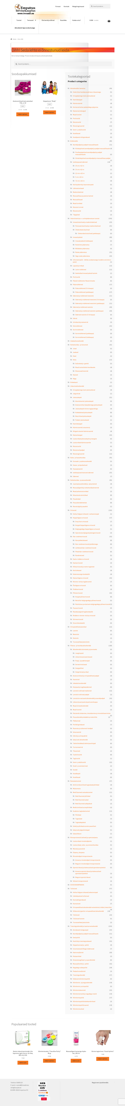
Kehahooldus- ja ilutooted (79, 345)
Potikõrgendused (78, 725)
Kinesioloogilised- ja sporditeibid (84, 960)
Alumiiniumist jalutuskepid (84, 401)
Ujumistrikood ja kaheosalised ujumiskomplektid (89, 867)
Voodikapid (76, 774)
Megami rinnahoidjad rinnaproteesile (87, 864)
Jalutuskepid (77, 397)
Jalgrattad (76, 394)
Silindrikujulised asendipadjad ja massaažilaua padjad (92, 158)
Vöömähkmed (77, 326)
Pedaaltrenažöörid (79, 971)
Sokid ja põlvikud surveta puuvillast (84, 826)
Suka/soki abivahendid (80, 740)
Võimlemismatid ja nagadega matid (85, 994)
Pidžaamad (76, 721)
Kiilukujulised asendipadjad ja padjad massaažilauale (92, 148)
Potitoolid (76, 118)
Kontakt (66, 6)
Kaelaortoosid (77, 563)
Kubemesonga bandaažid (81, 574)
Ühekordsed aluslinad (82, 230)
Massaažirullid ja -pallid (80, 964)
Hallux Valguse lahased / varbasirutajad (86, 514)
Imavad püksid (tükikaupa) (84, 241)
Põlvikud (78, 815)
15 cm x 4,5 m (79, 169)
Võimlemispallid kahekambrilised (84, 1001)
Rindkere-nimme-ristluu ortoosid (84, 615)
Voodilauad (76, 133)
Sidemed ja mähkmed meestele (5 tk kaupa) (89, 300)
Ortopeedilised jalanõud (78, 627)
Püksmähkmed (78, 284)
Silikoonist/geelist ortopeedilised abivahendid (88, 911)
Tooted (18, 20)
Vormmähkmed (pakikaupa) (84, 333)
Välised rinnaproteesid (80, 881)
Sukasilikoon (77, 834)
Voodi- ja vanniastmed (80, 766)
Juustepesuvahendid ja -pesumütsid (85, 484)
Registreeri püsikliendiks (100, 1083)
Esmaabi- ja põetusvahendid (82, 461)
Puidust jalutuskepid (82, 420)
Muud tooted (77, 115)
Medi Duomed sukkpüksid (83, 804)
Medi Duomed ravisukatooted (82, 792)
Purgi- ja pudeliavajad (82, 661)
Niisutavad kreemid (81, 371)
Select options (22, 114)
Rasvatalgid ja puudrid (80, 506)
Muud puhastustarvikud (80, 491)
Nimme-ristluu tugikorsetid (82, 582)
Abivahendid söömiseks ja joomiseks (85, 649)
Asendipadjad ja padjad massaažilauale (85, 145)
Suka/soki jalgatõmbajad (81, 830)
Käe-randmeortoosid (80, 536)
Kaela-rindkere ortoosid (81, 559)
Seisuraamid (77, 732)
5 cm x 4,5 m (79, 177)
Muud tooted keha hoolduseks (85, 367)
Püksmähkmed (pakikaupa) (84, 292)
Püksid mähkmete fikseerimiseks (84, 281)
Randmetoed (79, 555)
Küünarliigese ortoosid (80, 578)
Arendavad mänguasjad (80, 930)
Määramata (77, 788)
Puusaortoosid (78, 608)
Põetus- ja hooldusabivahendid (80, 646)
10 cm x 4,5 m (79, 166)
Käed (74, 356)
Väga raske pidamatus (82, 256)
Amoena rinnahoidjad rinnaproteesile (87, 860)
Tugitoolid (76, 758)
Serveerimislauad (81, 664)
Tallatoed (73, 889)
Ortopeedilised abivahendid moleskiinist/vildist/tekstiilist (92, 907)
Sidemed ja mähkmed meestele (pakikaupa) (89, 303)
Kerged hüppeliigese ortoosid (85, 525)
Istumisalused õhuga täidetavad (83, 949)
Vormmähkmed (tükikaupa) (84, 337)
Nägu (74, 379)
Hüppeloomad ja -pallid (81, 945)
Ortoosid (73, 510)
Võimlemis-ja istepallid (80, 986)
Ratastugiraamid (78, 126)
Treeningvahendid (79, 975)
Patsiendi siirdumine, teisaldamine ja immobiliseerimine (91, 713)
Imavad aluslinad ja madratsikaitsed (85, 222)
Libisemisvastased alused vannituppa (85, 702)
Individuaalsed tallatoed (81, 896)
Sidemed (76, 476)
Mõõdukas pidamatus (82, 248)
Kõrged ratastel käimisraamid (83, 431)
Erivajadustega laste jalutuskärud (84, 96)
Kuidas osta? (76, 20)
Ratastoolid (77, 122)
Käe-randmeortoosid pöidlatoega (86, 544)
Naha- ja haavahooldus (77, 458)
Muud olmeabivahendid (80, 706)
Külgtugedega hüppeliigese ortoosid (87, 529)
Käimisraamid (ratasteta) (81, 427)
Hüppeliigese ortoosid (80, 518)
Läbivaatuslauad (78, 188)
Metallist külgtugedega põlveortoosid (88, 600)
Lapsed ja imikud (78, 266)
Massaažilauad (77, 200)
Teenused (30, 20)
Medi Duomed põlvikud (82, 796)
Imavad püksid (77, 237)
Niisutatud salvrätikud (80, 495)
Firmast (58, 6)
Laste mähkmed (80, 269)
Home (14, 39)
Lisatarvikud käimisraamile (82, 442)
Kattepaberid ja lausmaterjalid (83, 185)
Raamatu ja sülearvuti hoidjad (83, 728)
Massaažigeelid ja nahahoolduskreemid (86, 488)
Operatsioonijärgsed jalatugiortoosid (87, 533)
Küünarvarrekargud (79, 111)
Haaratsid (76, 679)
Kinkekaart (74, 382)
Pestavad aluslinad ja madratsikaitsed (87, 226)
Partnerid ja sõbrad (48, 20)
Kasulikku (63, 20)
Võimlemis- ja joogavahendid (82, 983)
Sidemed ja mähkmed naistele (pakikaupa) (89, 311)
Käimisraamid (77, 103)
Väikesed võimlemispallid (81, 979)
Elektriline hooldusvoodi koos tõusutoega (87, 92)
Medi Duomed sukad (81, 800)
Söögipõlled (79, 668)
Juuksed (75, 352)
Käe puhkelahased (81, 540)
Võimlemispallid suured (80, 1005)
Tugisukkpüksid (80, 822)
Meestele (76, 634)
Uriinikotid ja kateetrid (80, 322)
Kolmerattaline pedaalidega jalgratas (85, 107)
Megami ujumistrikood (82, 877)
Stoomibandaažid (79, 623)
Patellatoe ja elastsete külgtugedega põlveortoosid (92, 604)
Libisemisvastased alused (83, 657)
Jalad (74, 348)
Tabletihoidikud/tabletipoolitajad (84, 743)
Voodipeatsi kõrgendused (81, 137)
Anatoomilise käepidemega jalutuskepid (88, 405)
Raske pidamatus (81, 252)
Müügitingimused (78, 6)
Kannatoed (76, 904)
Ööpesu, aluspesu (78, 852)
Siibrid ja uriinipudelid (80, 736)
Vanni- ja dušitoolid (79, 130)
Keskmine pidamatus (82, 245)
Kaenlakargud (77, 100)
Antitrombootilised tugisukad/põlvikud (86, 785)
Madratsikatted (78, 192)
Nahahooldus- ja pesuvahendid (80, 480)
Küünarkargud (77, 435)
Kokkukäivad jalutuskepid (83, 412)
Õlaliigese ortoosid (79, 585)
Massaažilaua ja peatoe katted (83, 196)
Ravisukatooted (75, 781)
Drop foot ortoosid (81, 521)
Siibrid (75, 318)
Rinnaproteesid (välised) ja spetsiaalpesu (84, 837)
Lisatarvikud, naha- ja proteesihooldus (85, 845)
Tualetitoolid (77, 755)
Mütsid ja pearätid (79, 849)
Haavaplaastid (77, 469)
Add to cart (22, 1062)
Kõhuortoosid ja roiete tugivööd (83, 567)
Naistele (76, 638)
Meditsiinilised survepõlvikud (82, 807)
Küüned (75, 375)
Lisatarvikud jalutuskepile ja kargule (85, 439)
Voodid (75, 770)
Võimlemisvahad (78, 1009)
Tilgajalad (76, 215)
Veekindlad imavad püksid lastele (86, 273)
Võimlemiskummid (79, 990)
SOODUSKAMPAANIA (77, 885)
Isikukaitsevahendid (76, 341)
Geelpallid (76, 937)
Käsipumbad (77, 956)
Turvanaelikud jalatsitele (81, 642)
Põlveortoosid (77, 593)
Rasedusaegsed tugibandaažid (83, 612)
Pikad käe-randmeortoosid (84, 552)
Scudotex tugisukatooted (81, 811)
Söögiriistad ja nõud (81, 672)
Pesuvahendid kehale (80, 503)
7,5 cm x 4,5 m (79, 181)
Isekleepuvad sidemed (80, 162)
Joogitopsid (79, 653)
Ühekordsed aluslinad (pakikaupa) (89, 233)
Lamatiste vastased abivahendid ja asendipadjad (89, 698)
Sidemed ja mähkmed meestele (83, 296)
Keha (74, 360)
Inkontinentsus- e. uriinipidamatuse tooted (84, 218)
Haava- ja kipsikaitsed (80, 465)
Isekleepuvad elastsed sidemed (83, 473)
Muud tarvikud (77, 203)
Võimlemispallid (78, 998)
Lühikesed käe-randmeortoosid (85, 548)
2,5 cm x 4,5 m (79, 173)
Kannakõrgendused (79, 900)
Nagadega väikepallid (80, 968)
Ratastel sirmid (78, 207)
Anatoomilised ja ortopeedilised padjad (86, 676)
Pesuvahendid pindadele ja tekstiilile (85, 717)
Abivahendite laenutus (77, 88)
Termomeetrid (78, 747)
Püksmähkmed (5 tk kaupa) (84, 288)
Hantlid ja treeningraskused (82, 941)
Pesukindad (76, 499)
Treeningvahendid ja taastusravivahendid (84, 926)
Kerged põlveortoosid (82, 597)
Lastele (75, 631)
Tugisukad (78, 819)
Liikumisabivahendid (77, 386)
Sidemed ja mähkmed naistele (83, 307)
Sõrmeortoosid (78, 619)
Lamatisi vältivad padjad (81, 694)
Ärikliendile (74, 141)
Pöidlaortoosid (78, 589)
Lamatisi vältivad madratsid (82, 691)
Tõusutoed (76, 751)
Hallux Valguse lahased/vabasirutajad (85, 892)
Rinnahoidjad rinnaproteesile (82, 856)
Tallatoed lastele (78, 919)
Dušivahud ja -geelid (81, 363)
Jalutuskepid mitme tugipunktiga (86, 409)
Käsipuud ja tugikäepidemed (82, 687)
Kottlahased (77, 570)
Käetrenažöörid (78, 952)
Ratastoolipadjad (78, 450)
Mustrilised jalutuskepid (83, 416)
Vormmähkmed (78, 330)
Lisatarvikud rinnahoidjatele (82, 841)
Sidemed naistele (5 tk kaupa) (85, 315)
